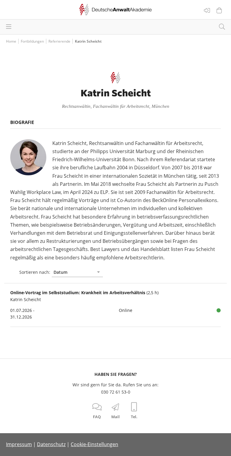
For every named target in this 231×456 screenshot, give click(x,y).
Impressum (19, 444)
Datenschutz (51, 444)
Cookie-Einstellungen (94, 444)
